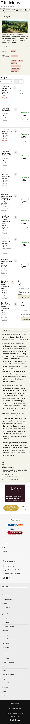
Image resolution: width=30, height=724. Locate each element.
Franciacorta (5, 658)
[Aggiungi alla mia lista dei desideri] (15, 239)
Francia (13, 51)
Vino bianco (5, 622)
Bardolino (5, 691)
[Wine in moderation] (15, 533)
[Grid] (21, 81)
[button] (25, 10)
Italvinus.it (5, 603)
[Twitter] (10, 578)
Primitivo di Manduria (8, 662)
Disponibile (25, 112)
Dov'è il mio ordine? (10, 561)
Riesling (20, 60)
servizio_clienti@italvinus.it (12, 573)
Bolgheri (4, 679)
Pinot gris (14, 63)
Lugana (4, 666)
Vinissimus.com (6, 591)
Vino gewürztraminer (8, 626)
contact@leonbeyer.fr (10, 477)
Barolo (4, 670)
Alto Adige (5, 687)
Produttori (4, 12)
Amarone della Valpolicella (9, 674)
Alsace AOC (14, 55)
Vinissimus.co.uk (7, 599)
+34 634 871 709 (9, 566)
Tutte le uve (5, 647)
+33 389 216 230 (9, 474)
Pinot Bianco (14, 71)
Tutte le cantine (6, 643)
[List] (16, 81)
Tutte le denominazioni (8, 639)
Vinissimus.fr (6, 595)
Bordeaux (5, 630)
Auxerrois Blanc (15, 68)
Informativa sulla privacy (15, 708)
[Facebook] (7, 578)
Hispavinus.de (6, 607)
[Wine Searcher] (15, 508)
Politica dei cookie (15, 703)
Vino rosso (5, 618)
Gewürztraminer (15, 65)
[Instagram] (4, 578)
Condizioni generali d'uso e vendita (15, 713)
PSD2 (11, 524)
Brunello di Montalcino (8, 683)
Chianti (4, 695)
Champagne (5, 635)
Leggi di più (5, 46)
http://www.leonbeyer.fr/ (11, 479)
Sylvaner (13, 60)
